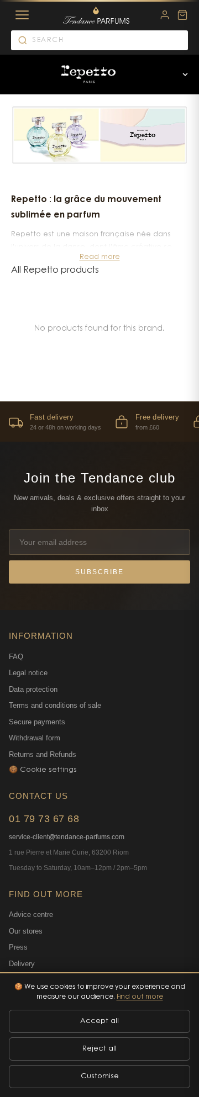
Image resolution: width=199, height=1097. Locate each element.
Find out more (140, 997)
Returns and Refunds (42, 754)
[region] (99, 421)
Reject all (99, 1048)
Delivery (22, 964)
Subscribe (99, 572)
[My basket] (182, 14)
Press (18, 947)
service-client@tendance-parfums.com (66, 837)
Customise (100, 1076)
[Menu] (22, 15)
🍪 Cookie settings (43, 769)
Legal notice (28, 673)
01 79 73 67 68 (44, 818)
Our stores (26, 931)
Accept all (99, 1021)
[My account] (164, 14)
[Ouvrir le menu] (185, 74)
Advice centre (31, 914)
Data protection (33, 689)
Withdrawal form (34, 738)
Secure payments (37, 722)
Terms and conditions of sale (55, 705)
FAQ (16, 657)
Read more (100, 257)
